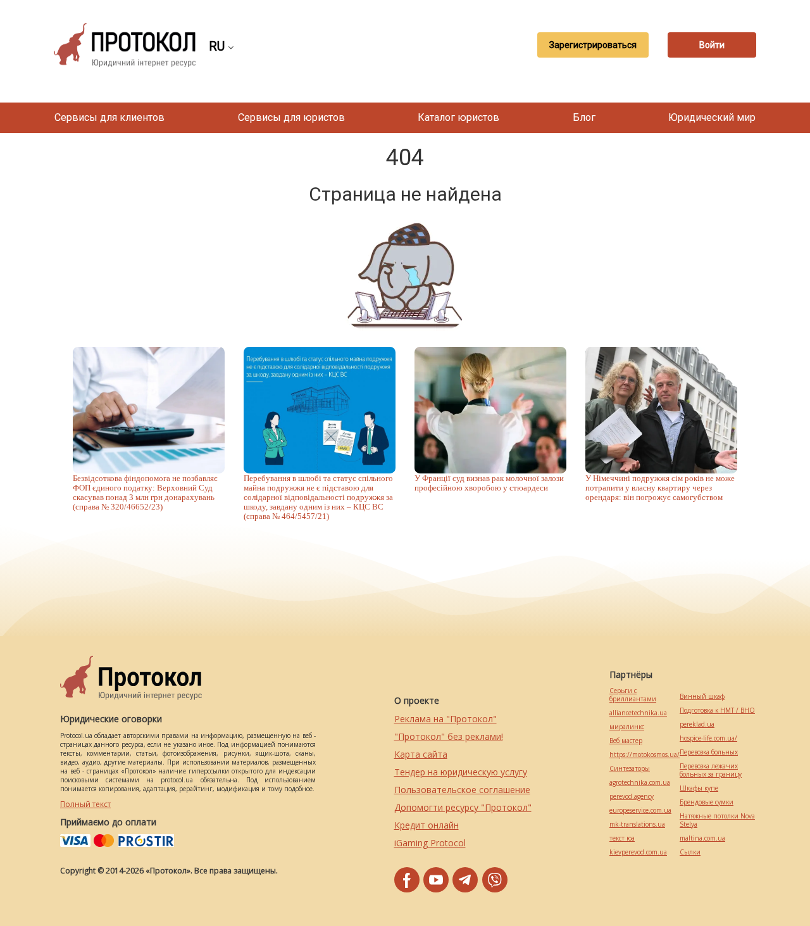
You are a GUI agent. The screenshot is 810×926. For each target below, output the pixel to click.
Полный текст (85, 804)
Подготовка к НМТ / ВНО (717, 710)
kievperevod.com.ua (638, 852)
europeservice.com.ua (640, 810)
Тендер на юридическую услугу (460, 772)
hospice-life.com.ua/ (708, 738)
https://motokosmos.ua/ (644, 755)
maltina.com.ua (702, 838)
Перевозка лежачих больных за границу (711, 770)
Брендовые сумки (706, 802)
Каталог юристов (458, 117)
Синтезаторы (629, 769)
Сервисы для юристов (291, 117)
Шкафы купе (699, 788)
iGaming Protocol (430, 843)
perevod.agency (631, 796)
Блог (584, 117)
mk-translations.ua (637, 824)
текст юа (622, 838)
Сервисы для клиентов (109, 117)
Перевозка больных (709, 752)
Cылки (690, 852)
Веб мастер (625, 741)
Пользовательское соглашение (462, 790)
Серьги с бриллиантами (632, 695)
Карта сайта (420, 754)
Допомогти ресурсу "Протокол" (463, 807)
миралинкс (626, 727)
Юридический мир (712, 117)
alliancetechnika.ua (638, 713)
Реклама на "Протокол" (445, 719)
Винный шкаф (702, 696)
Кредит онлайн (426, 825)
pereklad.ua (697, 724)
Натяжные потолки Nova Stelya (717, 820)
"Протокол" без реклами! (448, 736)
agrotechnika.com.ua (639, 783)
